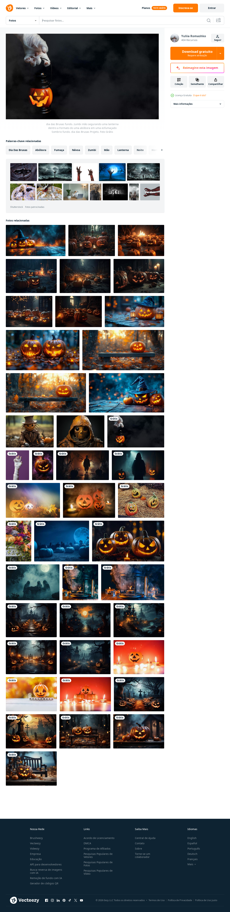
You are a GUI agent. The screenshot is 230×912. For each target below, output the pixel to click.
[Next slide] (159, 150)
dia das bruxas (18, 150)
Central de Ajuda (145, 838)
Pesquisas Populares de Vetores (98, 855)
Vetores (21, 8)
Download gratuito (197, 53)
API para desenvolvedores (46, 864)
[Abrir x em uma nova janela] (75, 900)
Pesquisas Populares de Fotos (98, 863)
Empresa (35, 854)
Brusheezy (36, 838)
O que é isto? (199, 95)
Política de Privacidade (180, 900)
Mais (89, 8)
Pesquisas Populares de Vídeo (98, 872)
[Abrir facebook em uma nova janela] (46, 900)
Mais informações (183, 103)
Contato (139, 843)
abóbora (40, 150)
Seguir (217, 40)
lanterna (123, 150)
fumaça (59, 150)
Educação (36, 859)
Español (192, 843)
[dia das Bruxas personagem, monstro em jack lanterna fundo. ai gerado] (30, 431)
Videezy (34, 848)
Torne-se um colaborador (142, 855)
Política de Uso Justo (206, 900)
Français (192, 859)
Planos (146, 8)
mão (106, 150)
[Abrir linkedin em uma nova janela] (58, 900)
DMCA (87, 843)
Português (193, 848)
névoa (76, 150)
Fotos (37, 8)
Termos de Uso (157, 900)
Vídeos (54, 8)
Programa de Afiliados (97, 848)
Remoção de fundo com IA (46, 878)
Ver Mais (150, 192)
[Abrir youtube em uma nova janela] (81, 900)
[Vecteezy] (9, 8)
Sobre (138, 848)
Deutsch (192, 854)
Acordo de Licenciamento (99, 838)
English (192, 838)
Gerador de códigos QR (44, 883)
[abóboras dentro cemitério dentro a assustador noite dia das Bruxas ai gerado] (61, 541)
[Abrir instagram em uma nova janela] (52, 900)
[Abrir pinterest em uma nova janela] (64, 900)
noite (140, 150)
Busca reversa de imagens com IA (46, 871)
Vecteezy (35, 843)
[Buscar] (209, 20)
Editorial (72, 8)
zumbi (92, 150)
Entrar (212, 8)
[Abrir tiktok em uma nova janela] (69, 900)
